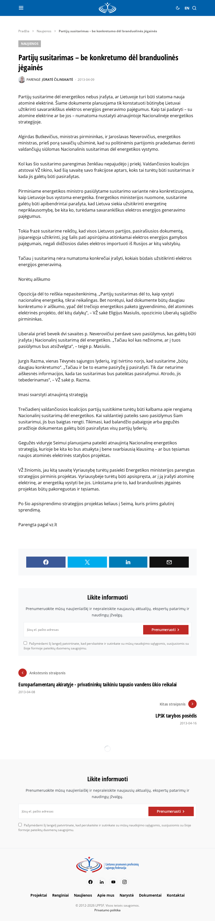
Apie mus (105, 895)
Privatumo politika (107, 910)
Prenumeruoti (164, 629)
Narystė (127, 895)
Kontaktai (176, 895)
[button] (21, 8)
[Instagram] (124, 882)
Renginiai (60, 895)
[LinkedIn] (102, 882)
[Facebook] (90, 882)
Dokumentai (150, 895)
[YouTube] (113, 882)
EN (187, 8)
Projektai (38, 895)
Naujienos (44, 31)
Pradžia (23, 31)
